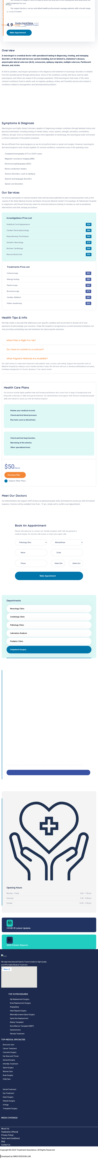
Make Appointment (48, 576)
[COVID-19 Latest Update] (10, 923)
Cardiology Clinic (17, 617)
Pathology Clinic (17, 625)
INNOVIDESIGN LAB (22, 1156)
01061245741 (16, 777)
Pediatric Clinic (16, 641)
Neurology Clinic (17, 609)
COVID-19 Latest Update (18, 928)
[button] (33, 9)
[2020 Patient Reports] (10, 940)
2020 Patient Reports (17, 945)
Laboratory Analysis (18, 633)
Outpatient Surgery (18, 649)
